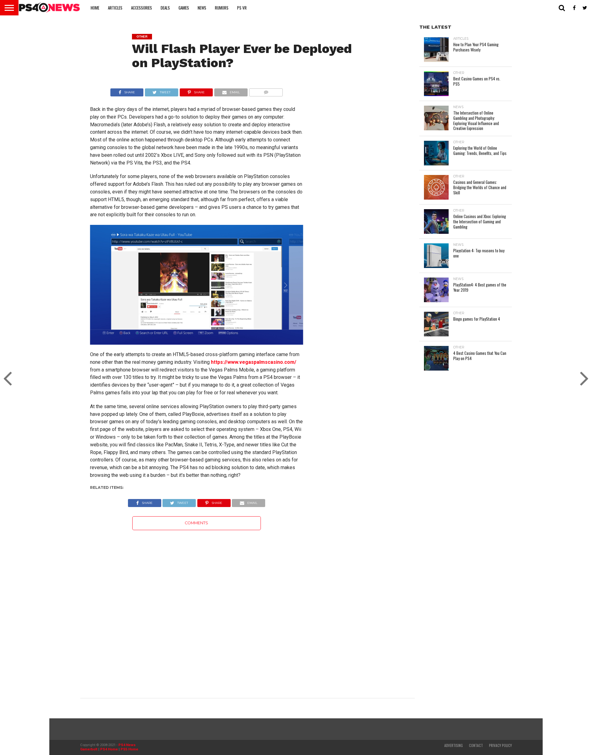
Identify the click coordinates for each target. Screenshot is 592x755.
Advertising (453, 745)
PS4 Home (109, 749)
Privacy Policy (500, 745)
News (202, 8)
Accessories (141, 8)
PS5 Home (129, 749)
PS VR (242, 8)
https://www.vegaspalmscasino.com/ (253, 362)
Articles (115, 8)
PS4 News (127, 745)
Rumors (221, 8)
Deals (165, 8)
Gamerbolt (88, 749)
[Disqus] (196, 607)
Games (184, 8)
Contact (476, 745)
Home (95, 8)
